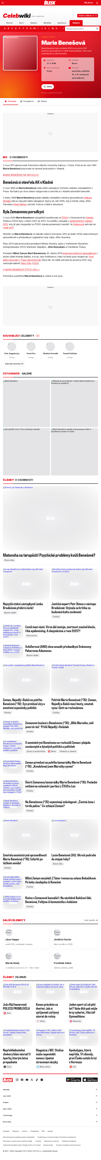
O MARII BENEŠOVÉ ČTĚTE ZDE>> (21, 269)
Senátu (89, 217)
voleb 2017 (8, 227)
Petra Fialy (26, 263)
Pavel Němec (20, 204)
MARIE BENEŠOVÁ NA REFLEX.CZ (21, 175)
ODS (35, 263)
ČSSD (65, 217)
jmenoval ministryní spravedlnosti (79, 253)
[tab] (9, 23)
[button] (74, 1080)
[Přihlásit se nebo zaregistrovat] (97, 2)
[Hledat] (97, 28)
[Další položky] (63, 28)
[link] (17, 1080)
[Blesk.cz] (50, 3)
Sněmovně (78, 224)
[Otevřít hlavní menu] (2, 2)
